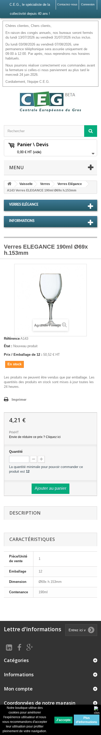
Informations (21, 221)
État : (8, 346)
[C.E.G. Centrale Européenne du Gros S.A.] (50, 101)
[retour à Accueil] (9, 184)
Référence (12, 338)
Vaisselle (26, 184)
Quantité (16, 452)
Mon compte (18, 689)
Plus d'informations (86, 720)
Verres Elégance (69, 184)
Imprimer (19, 400)
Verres (45, 184)
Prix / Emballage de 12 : (23, 355)
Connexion (88, 4)
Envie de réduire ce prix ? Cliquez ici (35, 437)
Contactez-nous (67, 4)
